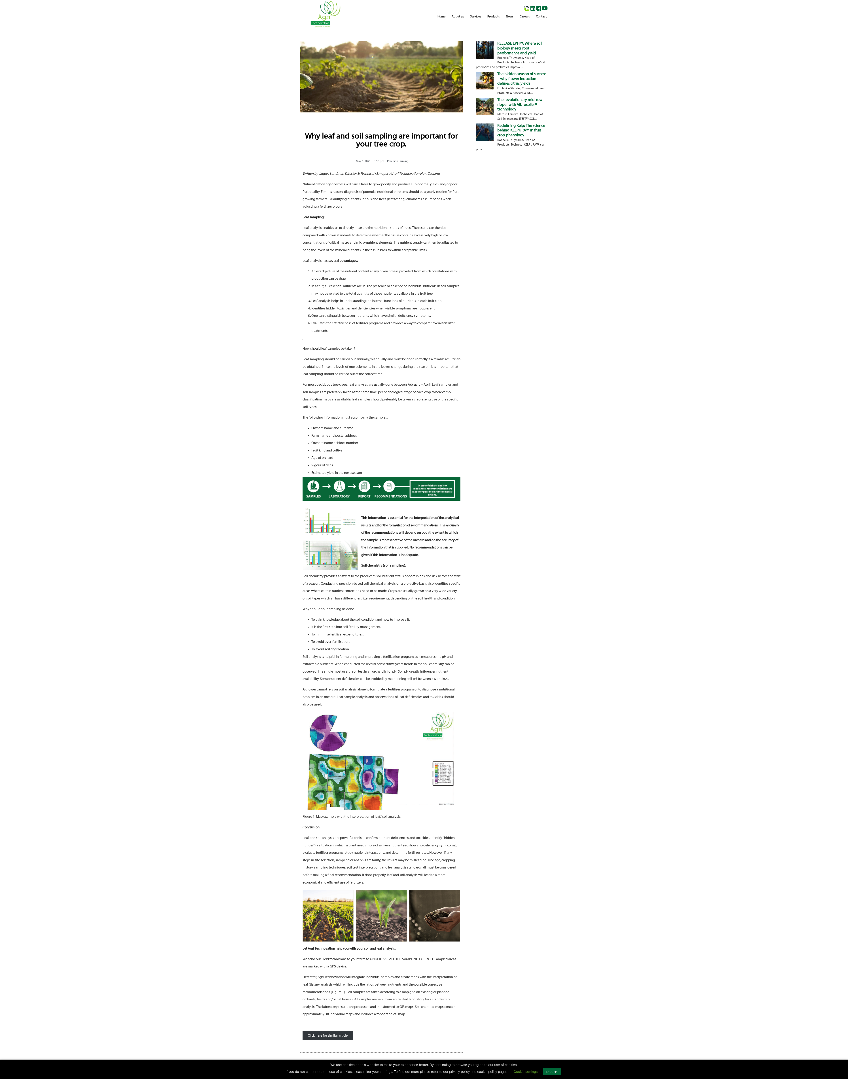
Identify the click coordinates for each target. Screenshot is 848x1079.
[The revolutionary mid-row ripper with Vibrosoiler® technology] (485, 114)
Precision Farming (398, 161)
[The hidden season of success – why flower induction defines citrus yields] (485, 88)
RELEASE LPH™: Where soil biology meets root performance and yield (519, 48)
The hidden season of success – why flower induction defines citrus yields (521, 79)
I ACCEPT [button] (552, 1071)
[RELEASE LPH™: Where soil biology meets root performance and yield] (485, 57)
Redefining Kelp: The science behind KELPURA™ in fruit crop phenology (521, 130)
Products (493, 16)
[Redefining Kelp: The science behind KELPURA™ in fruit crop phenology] (485, 140)
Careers (525, 16)
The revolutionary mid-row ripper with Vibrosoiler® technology (520, 105)
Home (441, 16)
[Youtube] (545, 8)
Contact (541, 16)
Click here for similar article (328, 1035)
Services (475, 16)
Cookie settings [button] (526, 1072)
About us (458, 16)
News (509, 16)
